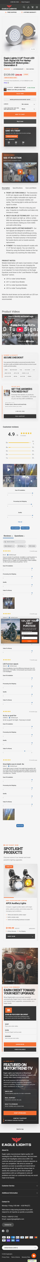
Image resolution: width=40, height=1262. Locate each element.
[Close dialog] (37, 620)
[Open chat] (33, 1255)
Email (23, 635)
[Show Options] (36, 633)
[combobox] (29, 633)
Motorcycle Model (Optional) (26, 631)
